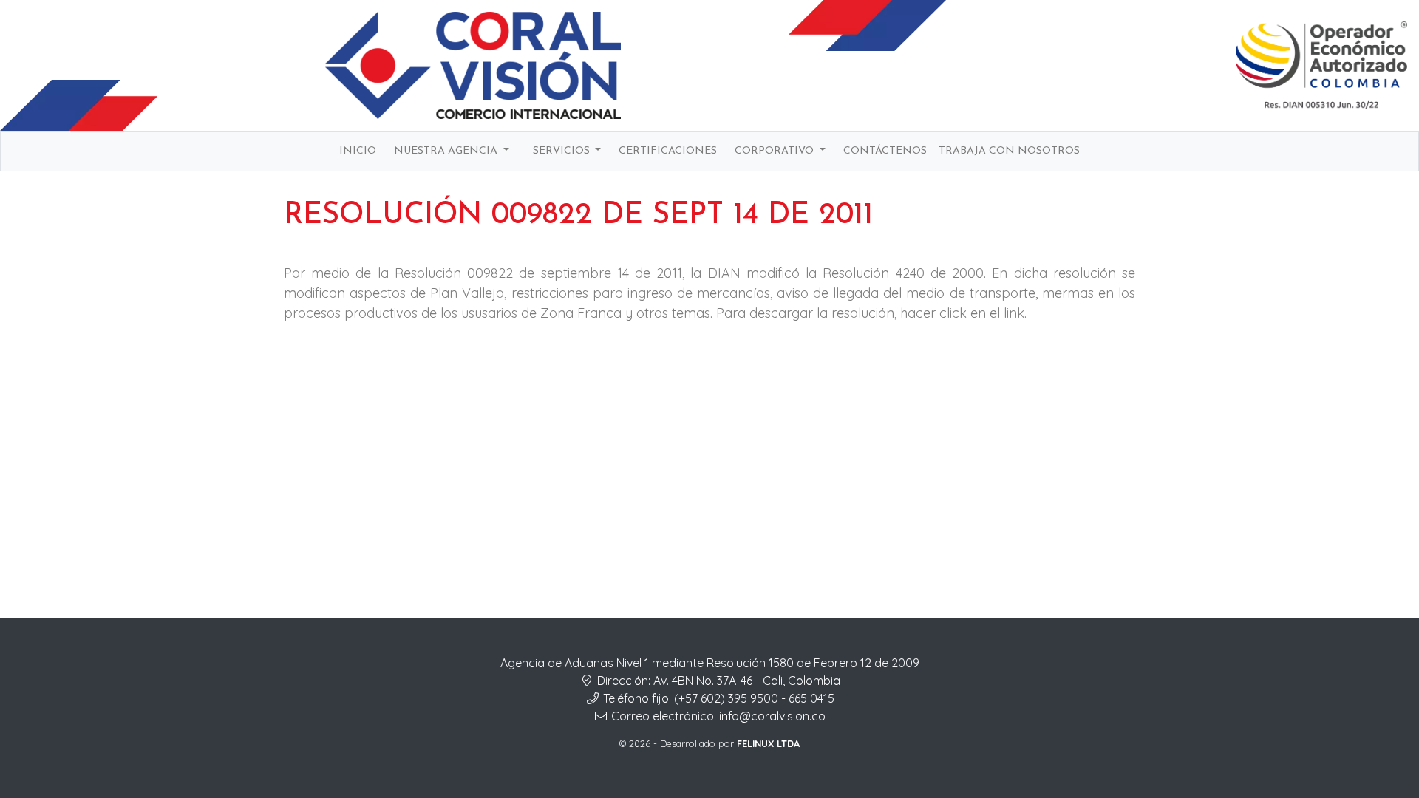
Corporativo (776, 151)
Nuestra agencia (447, 151)
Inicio (357, 151)
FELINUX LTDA (768, 743)
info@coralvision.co (772, 716)
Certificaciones (668, 151)
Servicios (563, 151)
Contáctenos (885, 151)
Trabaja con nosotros (1009, 151)
